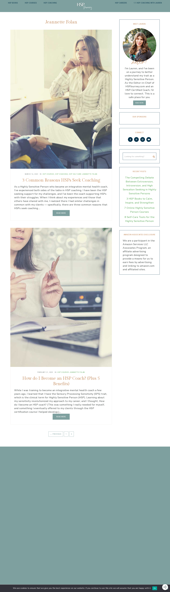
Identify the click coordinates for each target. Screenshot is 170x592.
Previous (55, 434)
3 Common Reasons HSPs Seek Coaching (61, 180)
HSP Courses (48, 174)
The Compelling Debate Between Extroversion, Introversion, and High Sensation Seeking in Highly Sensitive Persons (139, 185)
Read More (61, 213)
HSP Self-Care (75, 174)
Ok (155, 588)
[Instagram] (142, 139)
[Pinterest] (136, 139)
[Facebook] (130, 139)
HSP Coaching (61, 174)
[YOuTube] (148, 139)
